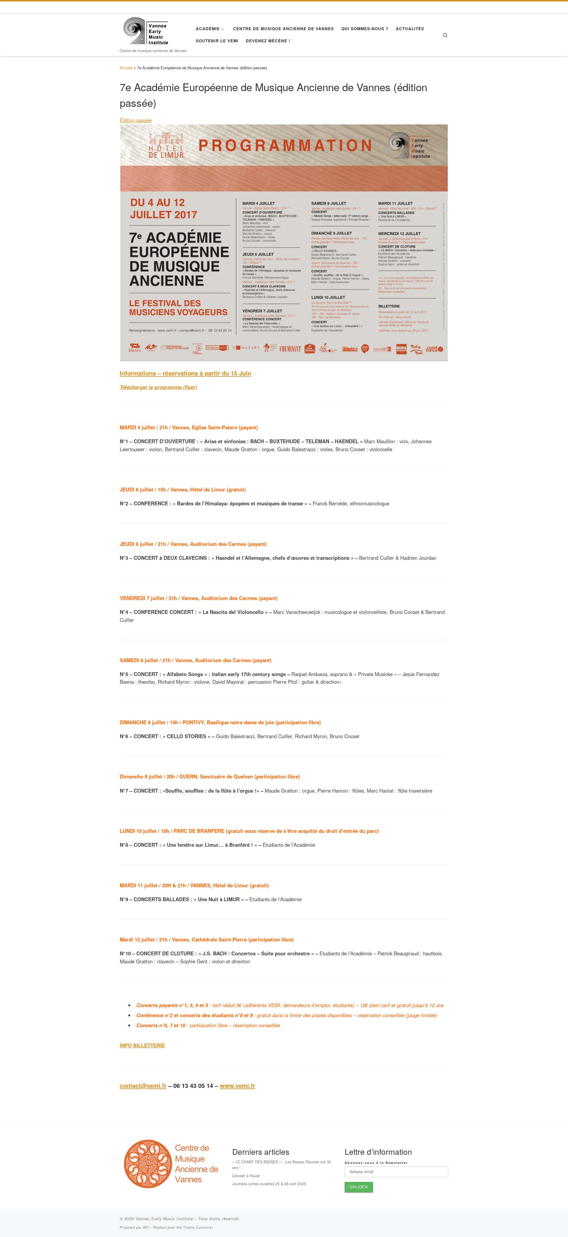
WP (146, 1227)
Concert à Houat (246, 1175)
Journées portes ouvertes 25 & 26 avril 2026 (269, 1183)
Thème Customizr (198, 1227)
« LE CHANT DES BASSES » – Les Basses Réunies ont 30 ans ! (281, 1164)
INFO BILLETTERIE (142, 1045)
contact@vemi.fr (143, 1085)
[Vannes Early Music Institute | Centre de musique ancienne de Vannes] (145, 29)
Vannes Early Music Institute (164, 1218)
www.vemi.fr (237, 1085)
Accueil (126, 67)
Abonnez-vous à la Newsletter (376, 1163)
